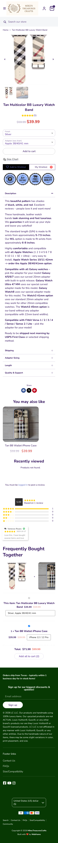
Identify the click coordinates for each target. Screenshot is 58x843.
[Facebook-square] (4, 783)
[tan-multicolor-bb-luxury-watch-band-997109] (29, 59)
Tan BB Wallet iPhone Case (21, 445)
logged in (23, 484)
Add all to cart (28, 656)
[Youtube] (9, 783)
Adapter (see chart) (13, 140)
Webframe (36, 834)
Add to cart (29, 151)
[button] (4, 8)
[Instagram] (14, 783)
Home (5, 30)
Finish (7, 131)
